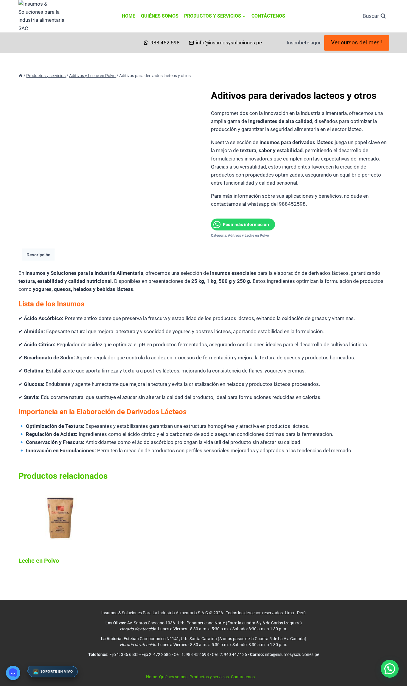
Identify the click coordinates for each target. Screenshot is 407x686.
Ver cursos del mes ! (357, 42)
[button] (390, 669)
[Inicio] (20, 75)
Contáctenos (268, 16)
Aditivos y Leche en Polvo (248, 235)
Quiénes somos (159, 16)
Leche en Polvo (38, 560)
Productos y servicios (209, 676)
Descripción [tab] (38, 255)
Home (128, 16)
